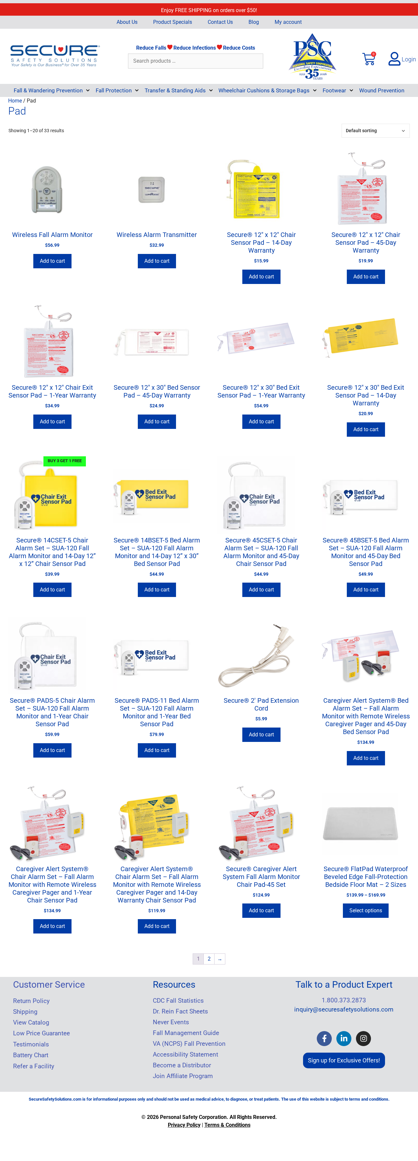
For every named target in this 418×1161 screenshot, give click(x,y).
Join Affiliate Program (183, 1076)
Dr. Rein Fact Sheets (180, 1011)
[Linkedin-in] (343, 1038)
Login (409, 59)
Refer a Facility (33, 1066)
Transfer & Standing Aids (175, 90)
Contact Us (220, 22)
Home (15, 101)
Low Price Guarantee (41, 1033)
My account (288, 22)
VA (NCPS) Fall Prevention (189, 1043)
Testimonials (31, 1044)
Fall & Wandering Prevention (48, 90)
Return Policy (31, 1001)
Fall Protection (114, 90)
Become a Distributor (182, 1065)
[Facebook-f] (324, 1038)
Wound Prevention (381, 90)
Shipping (25, 1011)
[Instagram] (363, 1038)
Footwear (334, 90)
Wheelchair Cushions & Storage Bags (264, 90)
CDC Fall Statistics (178, 1000)
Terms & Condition (226, 1125)
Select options (365, 910)
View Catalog (31, 1022)
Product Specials (172, 22)
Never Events (171, 1022)
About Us (127, 22)
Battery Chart (30, 1055)
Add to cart (52, 261)
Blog (254, 22)
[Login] (394, 59)
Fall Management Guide (186, 1033)
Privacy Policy (184, 1125)
